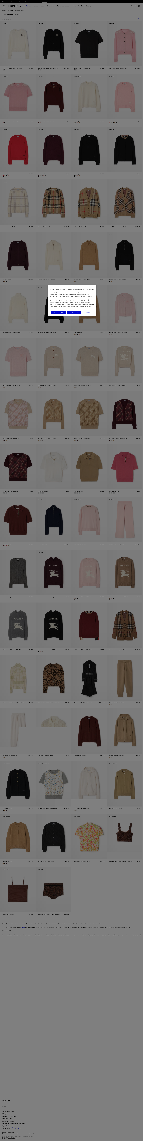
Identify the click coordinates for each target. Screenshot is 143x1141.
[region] (72, 300)
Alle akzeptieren (58, 312)
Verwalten (87, 312)
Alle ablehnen (74, 312)
